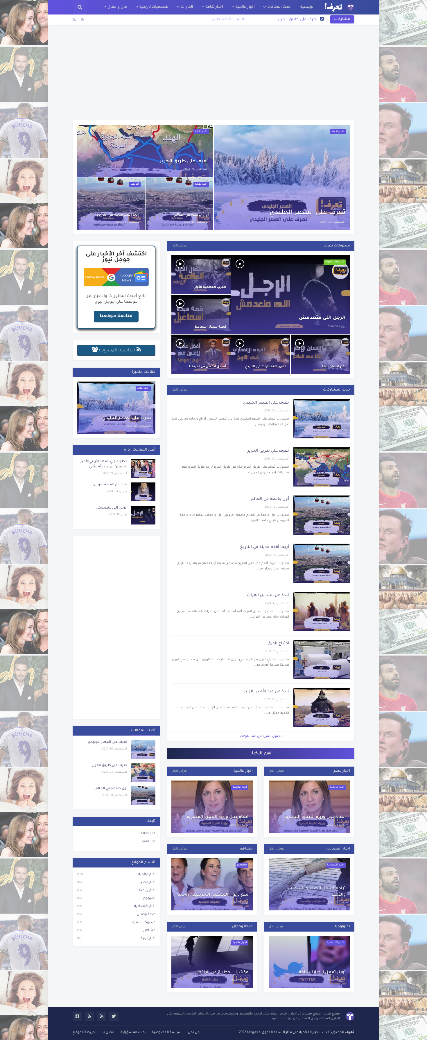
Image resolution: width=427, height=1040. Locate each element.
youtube (148, 842)
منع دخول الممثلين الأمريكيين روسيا (212, 895)
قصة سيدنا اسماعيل (209, 327)
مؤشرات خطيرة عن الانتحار (222, 972)
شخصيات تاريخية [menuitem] (153, 7)
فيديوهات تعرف (116, 923)
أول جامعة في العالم (299, 19)
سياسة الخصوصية (167, 1032)
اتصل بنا (107, 1032)
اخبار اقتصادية (116, 906)
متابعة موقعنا (116, 316)
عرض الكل (179, 246)
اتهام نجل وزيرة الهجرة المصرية (217, 817)
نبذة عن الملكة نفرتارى (109, 485)
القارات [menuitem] (187, 7)
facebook (148, 833)
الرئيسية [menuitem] (307, 7)
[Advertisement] (213, 72)
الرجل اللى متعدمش (322, 318)
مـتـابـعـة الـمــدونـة (117, 350)
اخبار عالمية (116, 874)
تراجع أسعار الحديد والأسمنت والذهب (317, 891)
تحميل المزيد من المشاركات (261, 736)
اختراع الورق (278, 643)
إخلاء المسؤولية (133, 1032)
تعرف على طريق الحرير (184, 161)
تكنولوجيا (116, 899)
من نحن (194, 1032)
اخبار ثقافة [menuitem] (214, 7)
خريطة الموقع (84, 1032)
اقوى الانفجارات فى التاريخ (265, 367)
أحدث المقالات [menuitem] (279, 7)
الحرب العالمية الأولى (209, 287)
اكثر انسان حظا (334, 367)
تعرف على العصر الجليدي (308, 213)
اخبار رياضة (116, 890)
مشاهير (116, 930)
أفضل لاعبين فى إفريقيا (207, 367)
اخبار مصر (116, 883)
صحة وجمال (116, 914)
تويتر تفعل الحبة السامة (322, 972)
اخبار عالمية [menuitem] (245, 7)
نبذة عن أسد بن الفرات (268, 595)
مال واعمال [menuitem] (117, 7)
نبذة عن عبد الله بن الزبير (266, 691)
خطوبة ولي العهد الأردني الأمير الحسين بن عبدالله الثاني (103, 464)
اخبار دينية (116, 939)
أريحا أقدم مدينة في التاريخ (119, 215)
